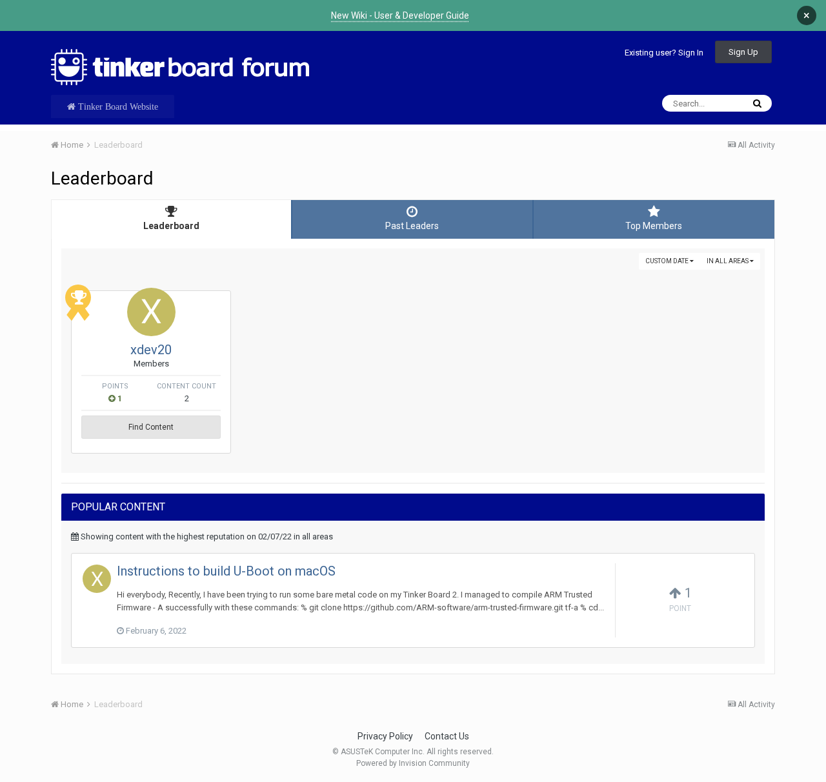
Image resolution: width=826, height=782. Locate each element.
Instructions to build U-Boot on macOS (226, 571)
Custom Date (667, 261)
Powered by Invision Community (413, 763)
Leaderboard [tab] (171, 226)
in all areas (728, 261)
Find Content (151, 427)
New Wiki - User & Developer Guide (400, 15)
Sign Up (743, 52)
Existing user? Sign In (664, 52)
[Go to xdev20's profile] (151, 312)
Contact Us (447, 736)
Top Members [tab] (653, 226)
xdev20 (151, 349)
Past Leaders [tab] (412, 226)
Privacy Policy (385, 736)
